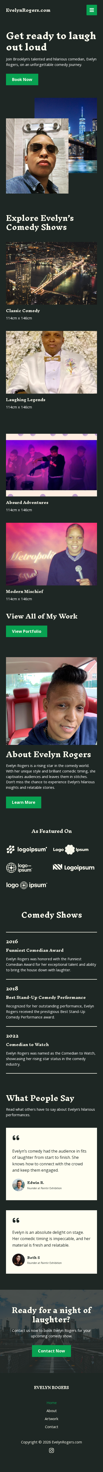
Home (51, 1402)
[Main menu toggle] (91, 10)
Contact (51, 1426)
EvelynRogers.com (28, 10)
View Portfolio (26, 631)
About (51, 1410)
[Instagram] (51, 1450)
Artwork (51, 1418)
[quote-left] (16, 1138)
